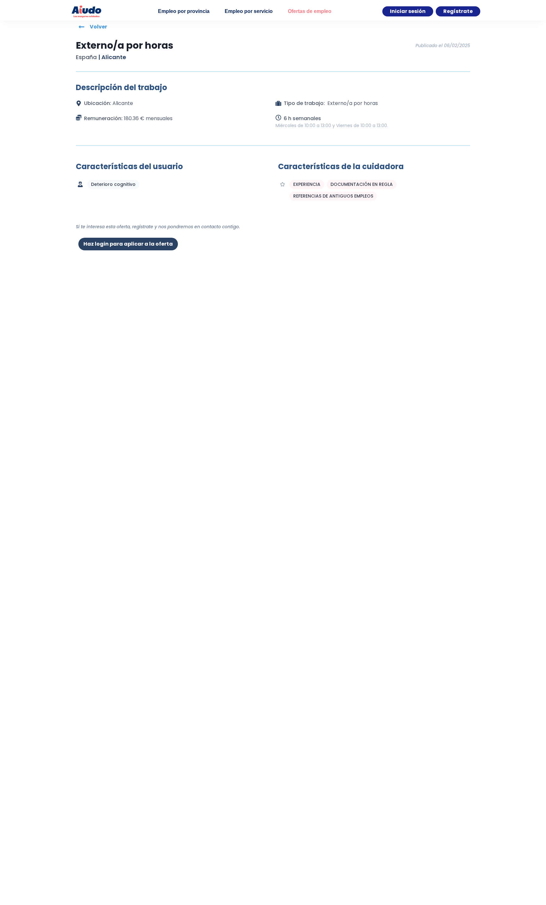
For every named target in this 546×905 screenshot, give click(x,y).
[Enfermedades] (80, 184)
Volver (98, 26)
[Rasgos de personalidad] (282, 184)
